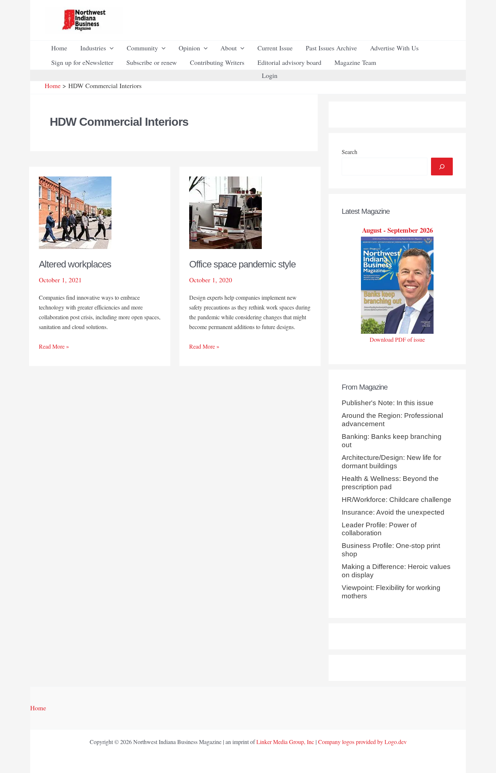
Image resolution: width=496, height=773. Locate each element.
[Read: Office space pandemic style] (225, 211)
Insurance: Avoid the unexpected (393, 512)
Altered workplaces (75, 264)
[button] (110, 48)
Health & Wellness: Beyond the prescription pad (390, 483)
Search (349, 151)
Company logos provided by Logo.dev (362, 741)
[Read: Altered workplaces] (75, 211)
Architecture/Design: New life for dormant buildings (391, 462)
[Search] (442, 166)
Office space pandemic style (242, 264)
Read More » (54, 346)
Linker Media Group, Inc (285, 741)
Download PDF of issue (397, 339)
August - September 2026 (397, 230)
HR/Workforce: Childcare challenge (396, 499)
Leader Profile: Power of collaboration (379, 529)
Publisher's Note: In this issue (388, 403)
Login (269, 75)
